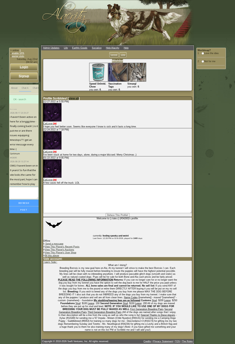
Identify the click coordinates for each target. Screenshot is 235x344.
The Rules (187, 341)
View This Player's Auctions (59, 249)
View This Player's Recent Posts (62, 246)
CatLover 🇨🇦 (49, 123)
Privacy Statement (163, 341)
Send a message (54, 243)
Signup (24, 76)
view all (74, 98)
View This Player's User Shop (60, 252)
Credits (147, 341)
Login (24, 67)
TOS (177, 341)
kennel (114, 54)
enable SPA (18, 53)
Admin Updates (51, 47)
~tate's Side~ (50, 262)
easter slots (18, 56)
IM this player (52, 255)
